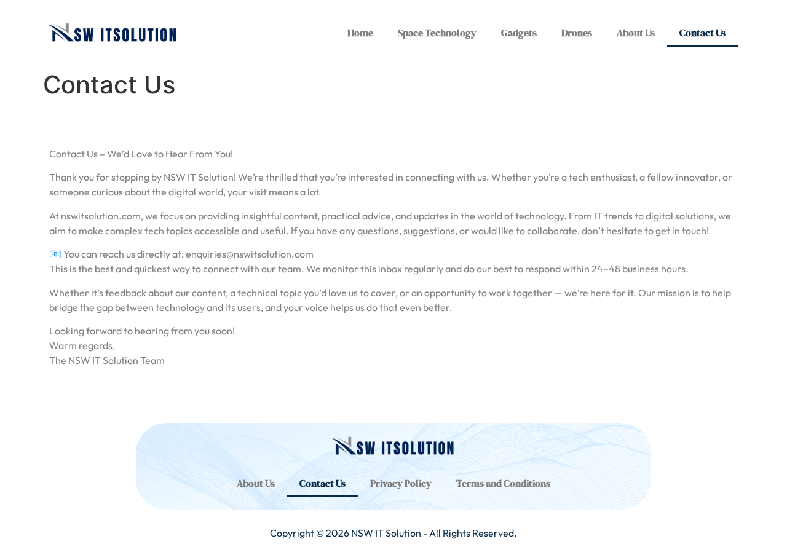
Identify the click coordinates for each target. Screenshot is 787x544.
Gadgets (519, 32)
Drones (576, 32)
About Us (636, 32)
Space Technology (437, 32)
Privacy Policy (401, 483)
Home (360, 32)
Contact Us (702, 32)
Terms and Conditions (503, 483)
